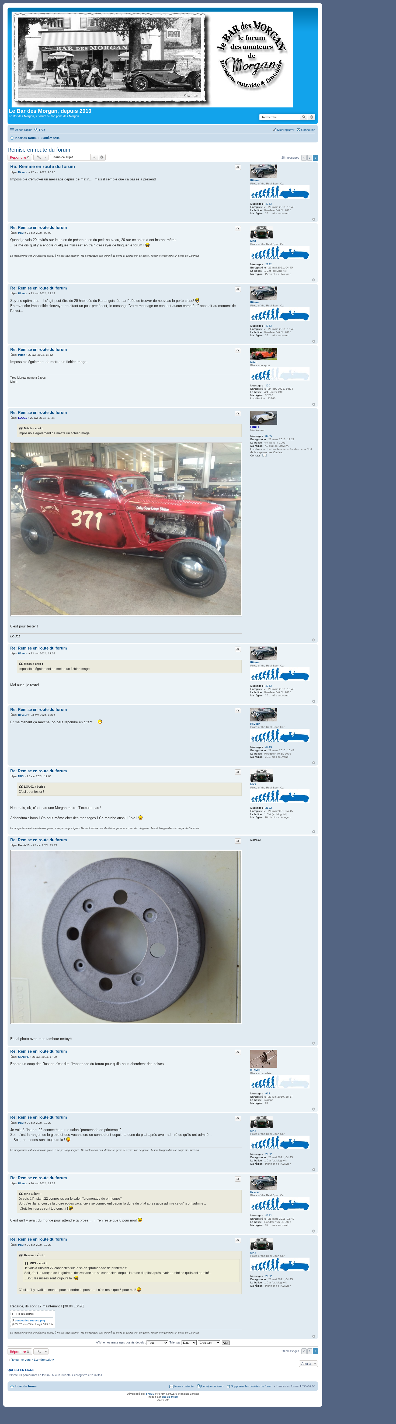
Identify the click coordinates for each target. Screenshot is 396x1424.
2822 (268, 264)
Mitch (253, 362)
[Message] (11, 172)
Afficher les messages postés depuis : (121, 1342)
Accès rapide (23, 129)
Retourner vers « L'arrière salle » (32, 1359)
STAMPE (255, 1070)
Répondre (18, 157)
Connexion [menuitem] (308, 129)
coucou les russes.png (30, 1320)
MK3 (253, 240)
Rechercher (304, 117)
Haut (313, 219)
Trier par (175, 1342)
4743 (268, 203)
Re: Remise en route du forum (42, 166)
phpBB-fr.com (170, 1396)
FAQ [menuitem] (42, 129)
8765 (268, 436)
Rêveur (255, 180)
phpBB (150, 1393)
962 (267, 1093)
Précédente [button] (304, 158)
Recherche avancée (311, 117)
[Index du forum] (153, 58)
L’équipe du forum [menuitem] (212, 1386)
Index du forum (26, 1386)
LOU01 (254, 426)
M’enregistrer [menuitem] (285, 129)
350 (267, 385)
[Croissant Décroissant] (209, 1342)
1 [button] (310, 157)
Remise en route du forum (39, 150)
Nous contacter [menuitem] (184, 1386)
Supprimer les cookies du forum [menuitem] (251, 1386)
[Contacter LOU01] (264, 455)
